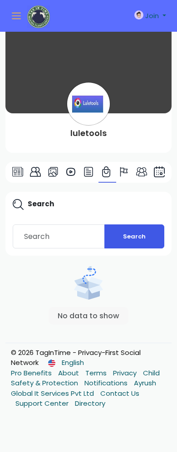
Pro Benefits (32, 373)
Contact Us (119, 393)
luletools (88, 133)
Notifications (106, 383)
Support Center (42, 403)
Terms (96, 373)
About (69, 373)
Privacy (125, 373)
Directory (90, 403)
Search (134, 236)
